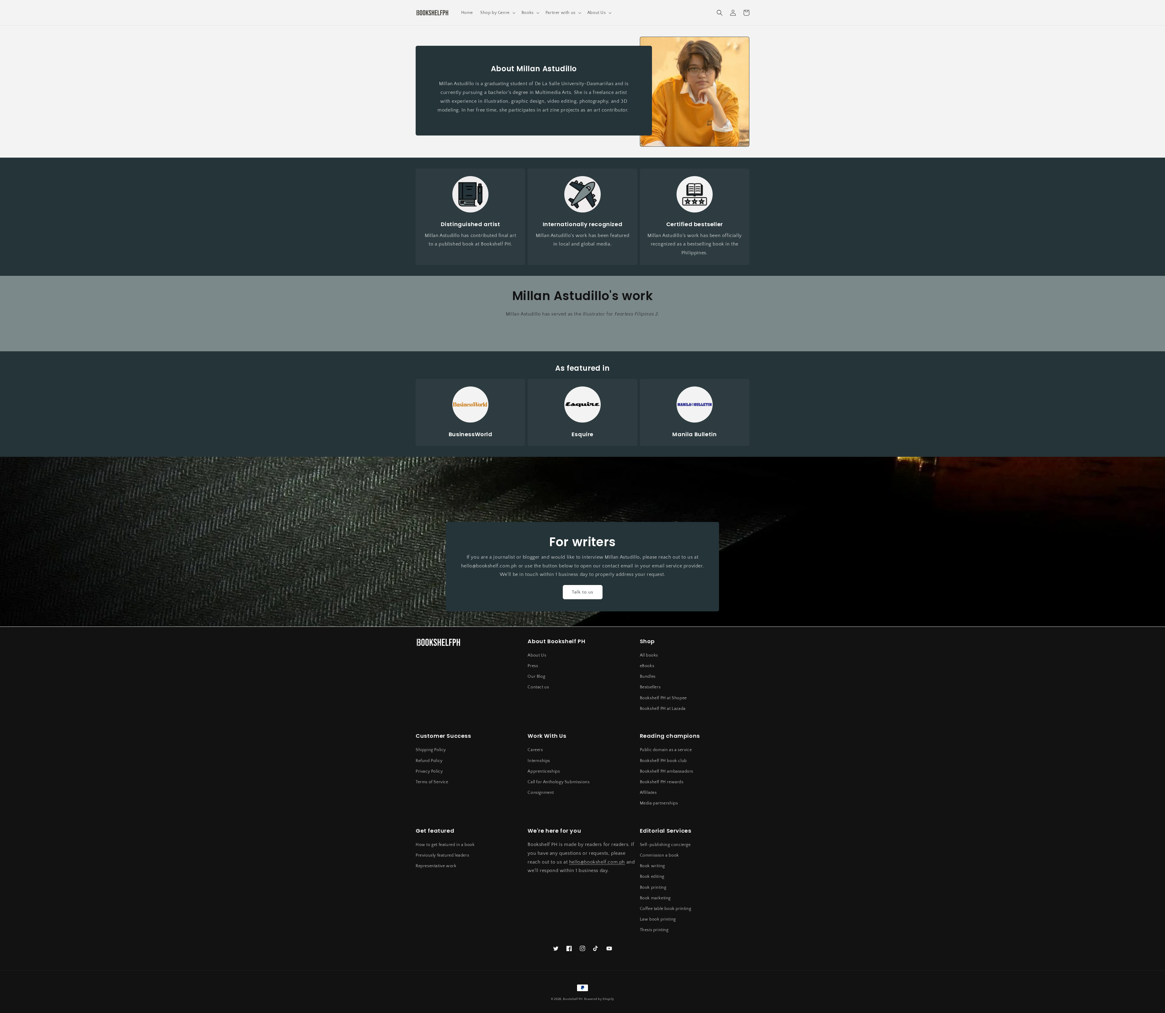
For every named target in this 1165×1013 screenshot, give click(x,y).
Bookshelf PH (572, 999)
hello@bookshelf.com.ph (597, 862)
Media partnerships (659, 803)
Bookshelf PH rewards (662, 782)
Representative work (436, 866)
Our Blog (536, 676)
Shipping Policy (431, 749)
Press (533, 666)
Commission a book (659, 855)
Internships (539, 760)
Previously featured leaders (442, 855)
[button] (497, 12)
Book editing (652, 876)
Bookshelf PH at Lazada (663, 708)
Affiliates (648, 792)
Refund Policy (429, 760)
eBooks (647, 666)
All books (649, 655)
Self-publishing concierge (665, 844)
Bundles (648, 676)
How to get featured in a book (445, 844)
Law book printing (658, 919)
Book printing (653, 887)
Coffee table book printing (665, 908)
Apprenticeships (544, 771)
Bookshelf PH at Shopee (663, 698)
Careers (535, 749)
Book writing (652, 866)
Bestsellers (650, 687)
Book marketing (655, 898)
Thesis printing (654, 930)
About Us (537, 655)
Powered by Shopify (599, 999)
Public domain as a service (666, 749)
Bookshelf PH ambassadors (666, 771)
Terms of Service (432, 782)
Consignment (541, 792)
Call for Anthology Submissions (558, 782)
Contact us (538, 687)
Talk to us (582, 592)
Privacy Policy (429, 771)
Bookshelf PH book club (663, 760)
